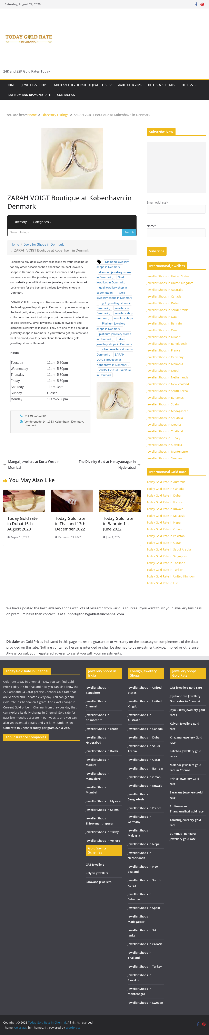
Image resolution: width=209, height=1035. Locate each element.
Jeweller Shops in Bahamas (165, 397)
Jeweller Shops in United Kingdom (170, 283)
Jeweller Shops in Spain (163, 404)
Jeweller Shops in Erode (102, 729)
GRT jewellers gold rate (186, 687)
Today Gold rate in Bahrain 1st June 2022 (118, 524)
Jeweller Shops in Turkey (163, 438)
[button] (109, 85)
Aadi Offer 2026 (129, 85)
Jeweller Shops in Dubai (163, 303)
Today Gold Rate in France (164, 502)
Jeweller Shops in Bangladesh (167, 344)
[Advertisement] (176, 167)
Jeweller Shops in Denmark (44, 244)
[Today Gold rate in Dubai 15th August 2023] (24, 492)
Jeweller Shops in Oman (163, 330)
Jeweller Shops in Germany (165, 357)
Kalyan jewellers (97, 873)
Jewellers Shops (34, 85)
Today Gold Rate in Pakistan (166, 536)
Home (11, 85)
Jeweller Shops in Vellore (103, 841)
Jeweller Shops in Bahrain (164, 323)
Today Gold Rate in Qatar (164, 543)
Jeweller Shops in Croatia (164, 424)
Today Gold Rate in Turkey (164, 570)
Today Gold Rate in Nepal (164, 522)
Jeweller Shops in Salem (102, 810)
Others (187, 85)
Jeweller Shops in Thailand (165, 431)
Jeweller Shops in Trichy (102, 832)
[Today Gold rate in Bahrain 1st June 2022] (120, 492)
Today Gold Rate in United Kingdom (171, 576)
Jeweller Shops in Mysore (103, 801)
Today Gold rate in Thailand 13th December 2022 (70, 524)
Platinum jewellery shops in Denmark (111, 326)
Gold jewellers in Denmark (110, 280)
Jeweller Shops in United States (168, 276)
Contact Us (66, 95)
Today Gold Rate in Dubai (164, 495)
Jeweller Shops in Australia (165, 290)
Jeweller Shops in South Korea (167, 391)
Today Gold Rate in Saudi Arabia (169, 549)
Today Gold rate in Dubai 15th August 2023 (22, 524)
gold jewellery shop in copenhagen (112, 290)
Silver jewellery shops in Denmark (114, 341)
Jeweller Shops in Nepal (163, 371)
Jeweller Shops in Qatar (163, 317)
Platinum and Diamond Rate (29, 95)
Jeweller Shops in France (163, 350)
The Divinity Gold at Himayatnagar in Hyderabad (107, 464)
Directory (20, 222)
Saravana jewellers (98, 882)
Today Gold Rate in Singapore (167, 556)
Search (129, 232)
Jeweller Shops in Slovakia (164, 445)
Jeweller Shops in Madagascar (167, 411)
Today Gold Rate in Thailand (166, 563)
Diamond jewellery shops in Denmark (113, 264)
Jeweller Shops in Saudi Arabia (168, 310)
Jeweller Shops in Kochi (102, 751)
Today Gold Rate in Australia (166, 482)
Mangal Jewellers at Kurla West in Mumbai (33, 464)
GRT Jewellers (95, 864)
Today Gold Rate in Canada (165, 489)
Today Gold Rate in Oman (164, 529)
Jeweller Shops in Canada (164, 296)
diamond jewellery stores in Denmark (114, 275)
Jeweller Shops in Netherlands (167, 377)
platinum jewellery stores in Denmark (114, 336)
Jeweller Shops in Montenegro (167, 451)
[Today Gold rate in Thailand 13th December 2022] (72, 492)
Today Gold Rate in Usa (162, 583)
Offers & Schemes (161, 85)
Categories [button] (41, 222)
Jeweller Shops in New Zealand (168, 384)
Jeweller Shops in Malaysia (165, 364)
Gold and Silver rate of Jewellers (80, 85)
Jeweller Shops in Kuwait (163, 337)
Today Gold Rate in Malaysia (166, 516)
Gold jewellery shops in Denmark (114, 295)
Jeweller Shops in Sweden (164, 458)
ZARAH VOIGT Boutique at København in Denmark (112, 359)
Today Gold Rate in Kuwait (165, 509)
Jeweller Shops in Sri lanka (165, 418)
